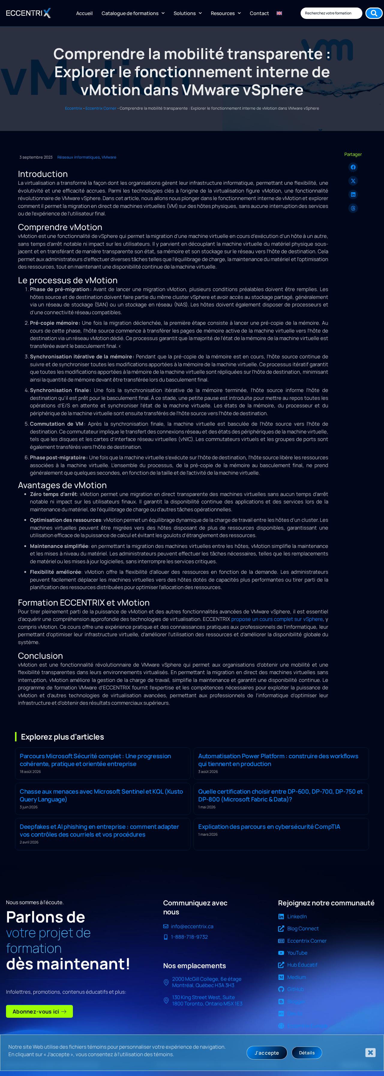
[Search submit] (374, 13)
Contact (259, 13)
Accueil (84, 13)
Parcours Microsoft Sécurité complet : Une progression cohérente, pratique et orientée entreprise (95, 760)
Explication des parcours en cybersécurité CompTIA (269, 826)
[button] (353, 167)
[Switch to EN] (279, 13)
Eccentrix (73, 108)
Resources (223, 13)
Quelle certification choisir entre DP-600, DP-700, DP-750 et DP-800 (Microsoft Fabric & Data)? (280, 795)
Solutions (185, 13)
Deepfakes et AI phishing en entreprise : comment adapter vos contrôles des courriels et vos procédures (99, 830)
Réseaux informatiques (78, 157)
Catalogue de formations (130, 13)
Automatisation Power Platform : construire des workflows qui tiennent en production (278, 760)
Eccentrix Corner (101, 108)
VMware (109, 157)
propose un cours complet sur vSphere (276, 619)
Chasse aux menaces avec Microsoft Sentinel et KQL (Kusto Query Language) (101, 795)
